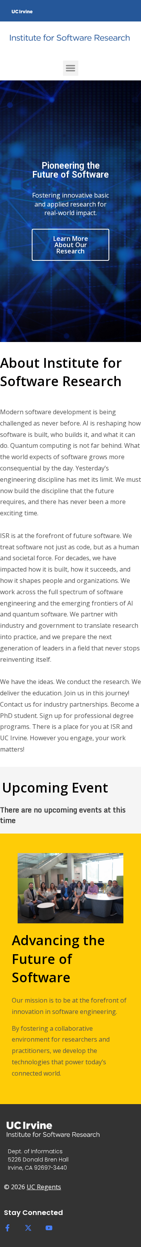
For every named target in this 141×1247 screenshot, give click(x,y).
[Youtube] (48, 1227)
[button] (70, 68)
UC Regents (44, 1187)
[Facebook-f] (7, 1227)
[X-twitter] (28, 1227)
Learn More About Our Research (70, 244)
